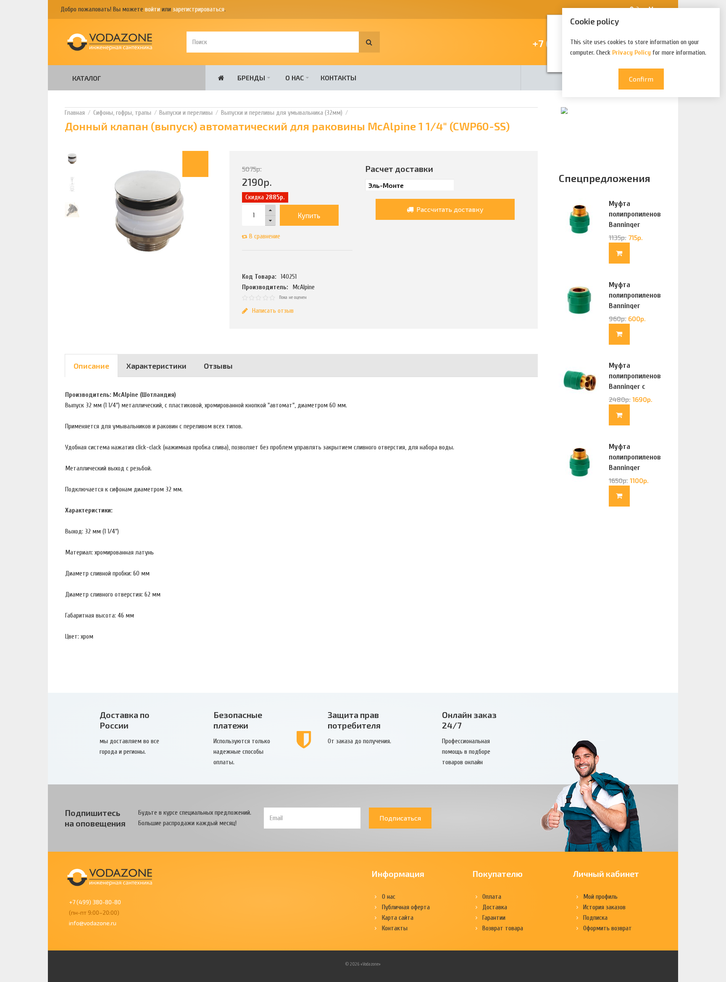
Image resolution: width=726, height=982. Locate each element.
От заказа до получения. (359, 741)
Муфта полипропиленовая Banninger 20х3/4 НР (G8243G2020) (635, 467)
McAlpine (303, 287)
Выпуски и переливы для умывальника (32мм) (281, 112)
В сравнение (264, 236)
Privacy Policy (631, 52)
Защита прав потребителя (354, 720)
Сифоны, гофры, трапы (122, 112)
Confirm (641, 79)
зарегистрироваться (198, 9)
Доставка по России (125, 720)
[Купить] (619, 253)
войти (152, 9)
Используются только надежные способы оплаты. (241, 751)
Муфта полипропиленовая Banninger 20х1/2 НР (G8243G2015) (635, 224)
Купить (309, 215)
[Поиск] (369, 42)
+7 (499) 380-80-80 (95, 901)
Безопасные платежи (237, 720)
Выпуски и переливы (186, 112)
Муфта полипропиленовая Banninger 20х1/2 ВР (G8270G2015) (635, 305)
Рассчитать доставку (449, 209)
